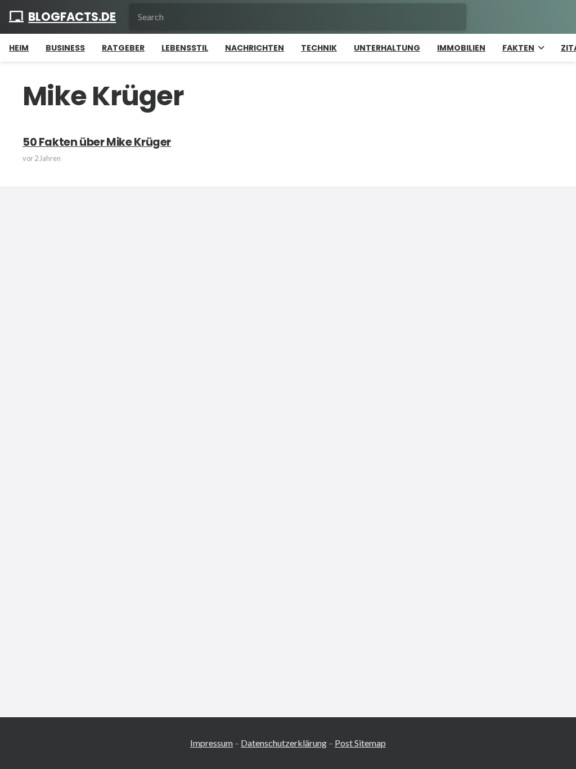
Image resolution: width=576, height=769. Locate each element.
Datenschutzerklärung (284, 742)
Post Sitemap (360, 742)
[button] (539, 48)
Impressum (211, 742)
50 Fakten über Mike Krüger (96, 142)
